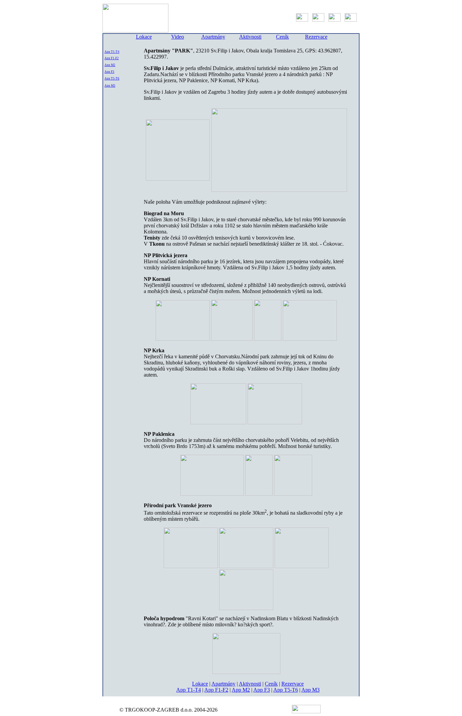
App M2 (110, 65)
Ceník (282, 37)
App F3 (109, 71)
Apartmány (213, 37)
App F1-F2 (112, 58)
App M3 (110, 85)
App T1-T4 (112, 51)
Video (177, 37)
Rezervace (316, 37)
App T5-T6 (112, 78)
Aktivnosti (250, 37)
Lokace (144, 37)
